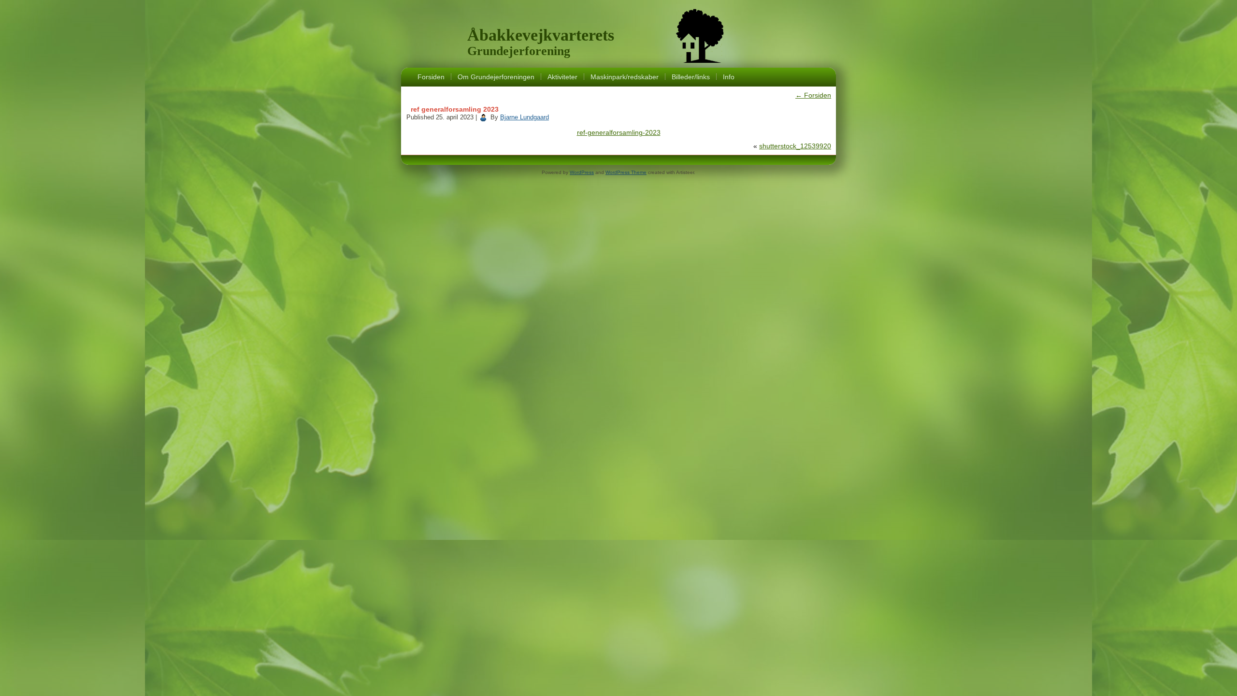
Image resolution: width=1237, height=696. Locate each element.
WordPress (582, 172)
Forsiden (431, 77)
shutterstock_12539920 (795, 146)
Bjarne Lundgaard (524, 117)
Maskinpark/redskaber (624, 77)
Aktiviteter (562, 77)
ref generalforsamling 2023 (455, 109)
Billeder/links (691, 77)
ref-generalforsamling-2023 (619, 132)
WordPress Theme (626, 172)
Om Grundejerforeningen (496, 77)
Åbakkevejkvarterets (540, 35)
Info (728, 77)
